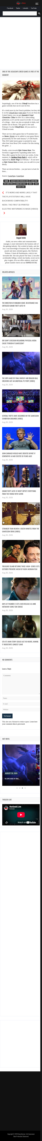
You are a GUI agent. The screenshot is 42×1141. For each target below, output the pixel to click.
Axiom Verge (34, 181)
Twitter (18, 8)
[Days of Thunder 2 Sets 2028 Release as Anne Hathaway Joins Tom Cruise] (21, 589)
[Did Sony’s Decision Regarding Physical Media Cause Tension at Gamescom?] (21, 325)
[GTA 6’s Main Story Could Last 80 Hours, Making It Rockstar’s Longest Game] (21, 626)
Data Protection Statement (21, 1136)
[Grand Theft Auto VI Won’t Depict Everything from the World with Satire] (21, 476)
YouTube (34, 8)
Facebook (10, 8)
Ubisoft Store (13, 113)
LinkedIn (25, 8)
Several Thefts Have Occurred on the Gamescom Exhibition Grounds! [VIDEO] (20, 417)
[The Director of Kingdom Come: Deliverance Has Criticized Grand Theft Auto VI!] (21, 288)
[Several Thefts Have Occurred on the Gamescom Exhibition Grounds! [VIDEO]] (21, 400)
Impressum (31, 1134)
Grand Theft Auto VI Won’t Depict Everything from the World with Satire (19, 492)
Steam (36, 184)
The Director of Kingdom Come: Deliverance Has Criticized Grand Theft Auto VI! (20, 304)
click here (22, 113)
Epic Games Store (8, 184)
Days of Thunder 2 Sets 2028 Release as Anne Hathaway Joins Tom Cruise (19, 605)
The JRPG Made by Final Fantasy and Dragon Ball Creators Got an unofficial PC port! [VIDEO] (20, 379)
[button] (17, 788)
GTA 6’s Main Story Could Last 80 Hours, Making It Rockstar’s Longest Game (20, 643)
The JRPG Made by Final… (12, 778)
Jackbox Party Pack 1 (20, 184)
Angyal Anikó (21, 237)
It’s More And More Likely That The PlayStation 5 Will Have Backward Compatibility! (19, 197)
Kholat (12, 136)
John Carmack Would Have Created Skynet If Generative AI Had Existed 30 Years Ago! (18, 455)
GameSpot (11, 176)
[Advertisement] (21, 40)
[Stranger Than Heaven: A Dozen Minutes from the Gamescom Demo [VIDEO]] (21, 513)
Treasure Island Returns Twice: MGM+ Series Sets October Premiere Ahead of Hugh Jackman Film (21, 567)
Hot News (6, 738)
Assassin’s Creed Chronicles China (20, 181)
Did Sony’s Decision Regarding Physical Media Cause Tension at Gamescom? (19, 342)
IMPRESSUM (31, 263)
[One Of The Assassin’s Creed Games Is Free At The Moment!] (21, 90)
